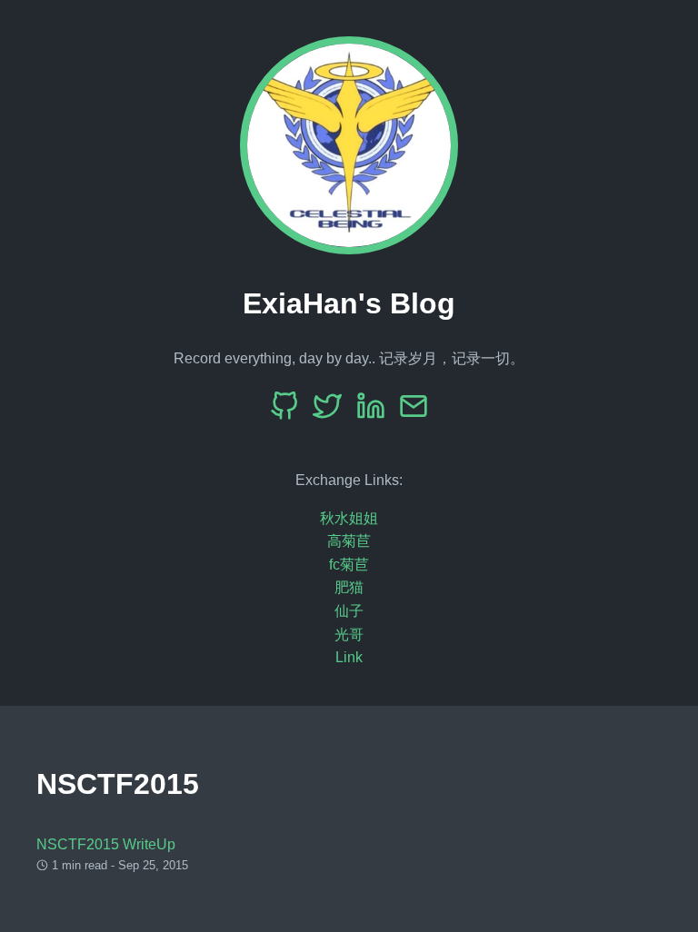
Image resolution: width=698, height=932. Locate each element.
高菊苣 (349, 541)
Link (349, 657)
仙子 (349, 611)
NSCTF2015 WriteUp (105, 844)
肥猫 (349, 587)
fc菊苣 (349, 564)
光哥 (349, 634)
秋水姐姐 (349, 518)
